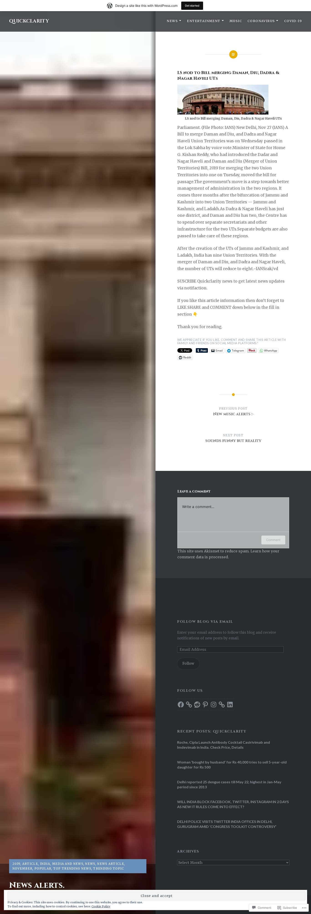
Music (235, 21)
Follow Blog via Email (205, 621)
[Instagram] (213, 704)
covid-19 (293, 21)
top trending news (72, 869)
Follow (188, 663)
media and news (67, 864)
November (22, 869)
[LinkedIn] (230, 704)
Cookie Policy (101, 906)
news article (110, 864)
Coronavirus (261, 21)
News (172, 21)
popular (42, 869)
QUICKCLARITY (29, 21)
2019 (16, 864)
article (30, 864)
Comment (273, 540)
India (45, 864)
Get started (192, 5)
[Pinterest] (205, 704)
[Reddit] (197, 704)
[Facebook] (180, 704)
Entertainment (203, 21)
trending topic (108, 869)
